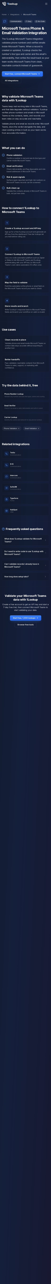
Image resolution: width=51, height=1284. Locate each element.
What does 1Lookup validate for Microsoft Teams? (23, 540)
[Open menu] (46, 3)
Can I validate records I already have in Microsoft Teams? (21, 565)
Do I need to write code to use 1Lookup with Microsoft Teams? (23, 552)
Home (4, 14)
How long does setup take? (16, 576)
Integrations (14, 14)
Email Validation (31, 428)
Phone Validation (10, 428)
